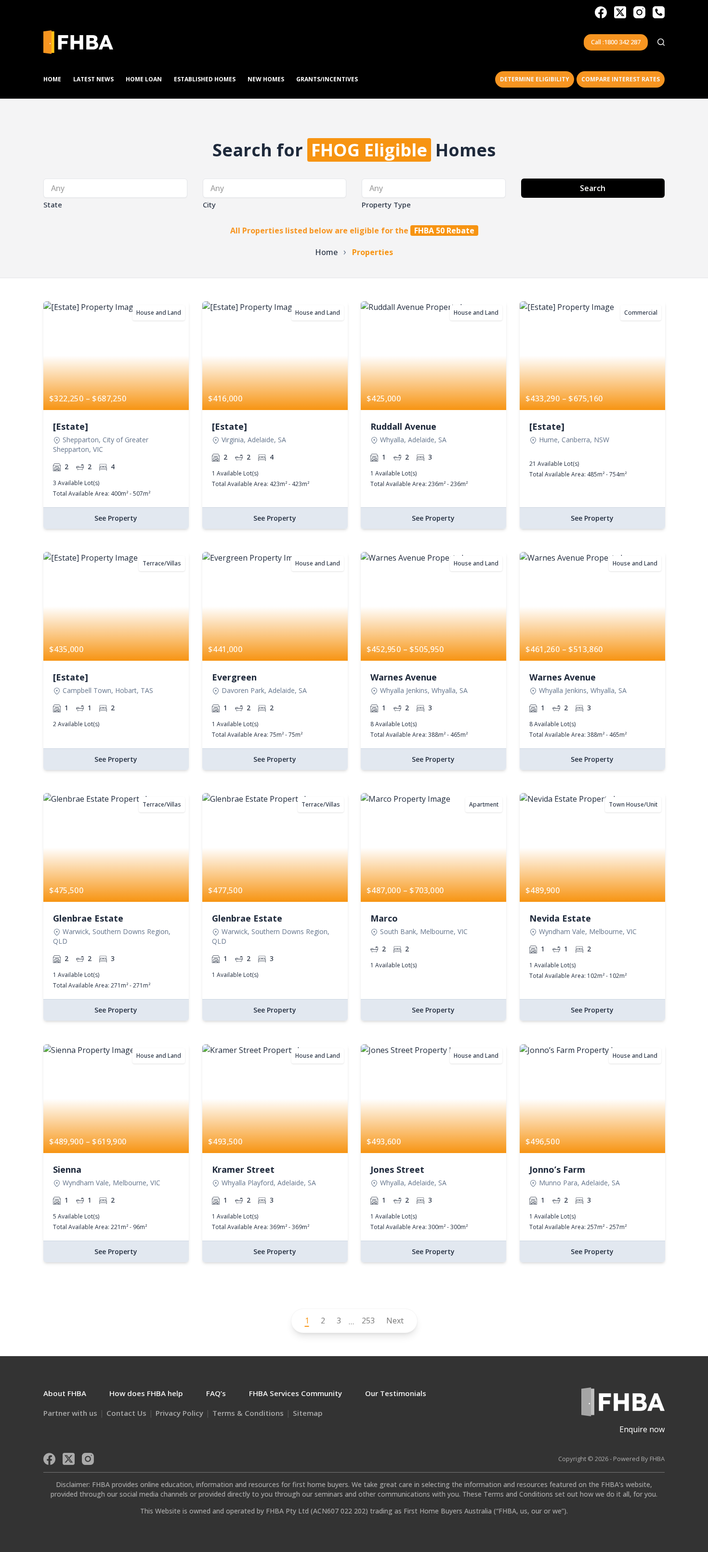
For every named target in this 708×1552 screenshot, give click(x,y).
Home (52, 79)
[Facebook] (601, 12)
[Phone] (659, 12)
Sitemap (308, 1413)
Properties (372, 252)
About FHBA (64, 1393)
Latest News (93, 79)
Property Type (386, 204)
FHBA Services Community (295, 1393)
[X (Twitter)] (620, 12)
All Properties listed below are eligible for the (352, 230)
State (52, 204)
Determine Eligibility (534, 79)
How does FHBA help (146, 1393)
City (209, 204)
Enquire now (642, 1429)
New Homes (266, 79)
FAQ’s (216, 1393)
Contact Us (126, 1413)
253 (368, 1320)
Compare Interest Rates (620, 79)
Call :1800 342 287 (616, 42)
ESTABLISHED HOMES (205, 79)
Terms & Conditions (248, 1413)
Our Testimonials (395, 1393)
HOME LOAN (144, 79)
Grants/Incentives (327, 79)
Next (395, 1320)
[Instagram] (639, 12)
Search (592, 188)
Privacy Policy (179, 1413)
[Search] (661, 42)
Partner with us (70, 1413)
